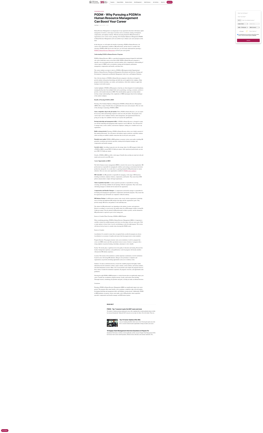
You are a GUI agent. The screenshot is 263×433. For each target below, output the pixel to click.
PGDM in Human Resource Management (104, 50)
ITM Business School (99, 11)
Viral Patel (96, 25)
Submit (248, 40)
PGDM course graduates (130, 171)
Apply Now (169, 2)
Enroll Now (4, 430)
